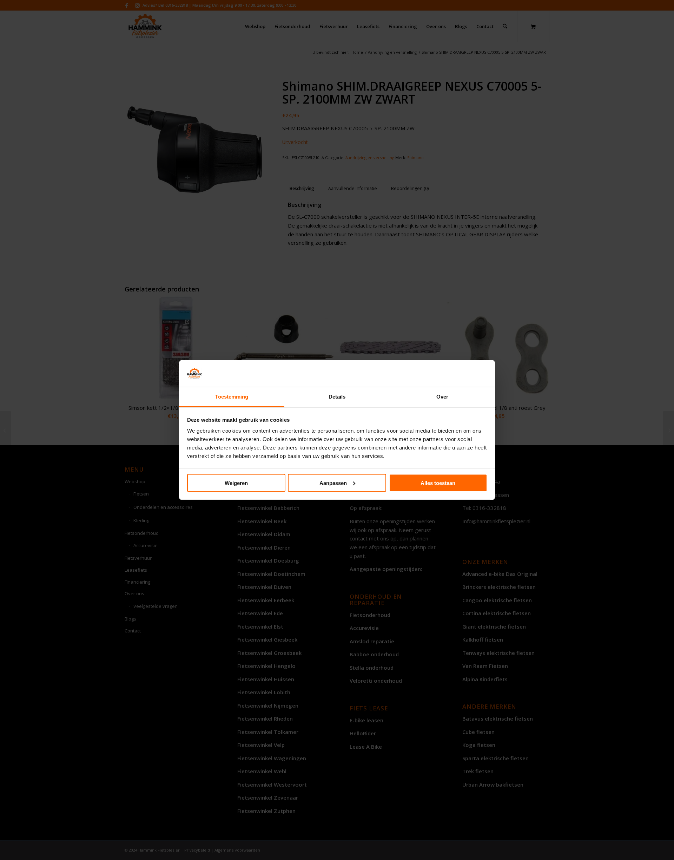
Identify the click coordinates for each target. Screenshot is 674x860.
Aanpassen (333, 483)
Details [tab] (337, 397)
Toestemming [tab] (231, 397)
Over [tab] (442, 397)
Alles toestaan (438, 483)
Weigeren (236, 483)
